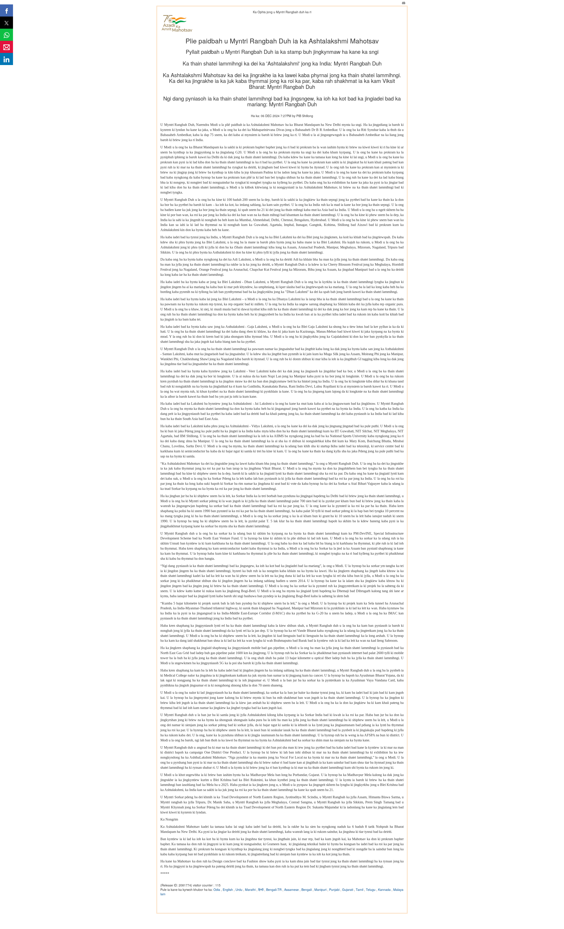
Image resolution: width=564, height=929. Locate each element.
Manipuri (320, 889)
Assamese (292, 889)
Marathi (250, 889)
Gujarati (348, 889)
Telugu (371, 889)
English (228, 889)
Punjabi (334, 889)
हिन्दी (261, 889)
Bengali (307, 889)
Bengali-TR (274, 889)
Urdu (239, 889)
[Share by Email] (6, 47)
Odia (217, 889)
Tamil (360, 889)
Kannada (384, 889)
